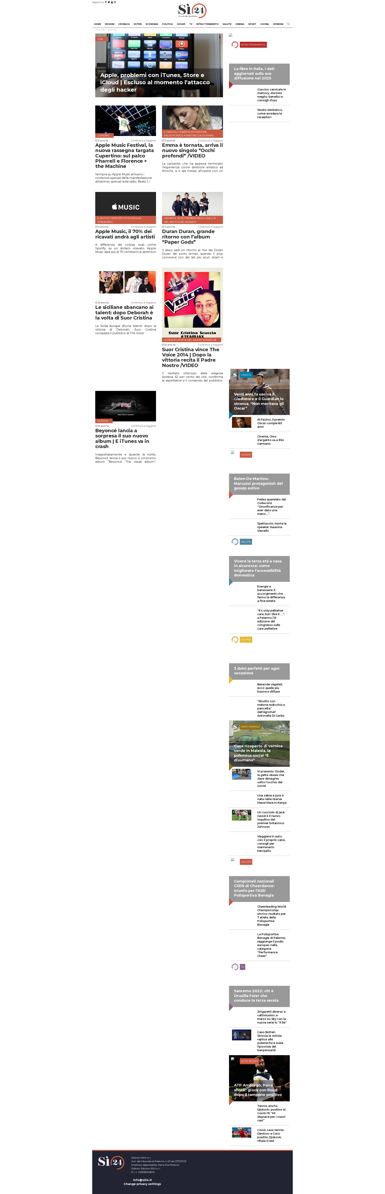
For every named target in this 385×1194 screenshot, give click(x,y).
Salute (227, 24)
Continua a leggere (143, 140)
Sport (252, 24)
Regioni (109, 24)
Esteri (138, 24)
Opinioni (278, 24)
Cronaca (124, 24)
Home (97, 24)
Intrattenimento (207, 24)
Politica (167, 24)
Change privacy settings (142, 1184)
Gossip (181, 24)
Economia (152, 24)
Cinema (239, 24)
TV (190, 24)
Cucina (264, 24)
